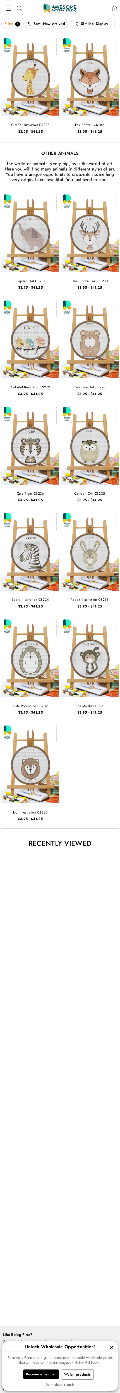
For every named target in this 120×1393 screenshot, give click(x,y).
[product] (30, 76)
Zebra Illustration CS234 (30, 600)
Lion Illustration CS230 (30, 813)
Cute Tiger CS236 (30, 494)
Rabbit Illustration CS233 (90, 600)
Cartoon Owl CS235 (89, 494)
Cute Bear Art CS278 (89, 387)
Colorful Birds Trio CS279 (30, 387)
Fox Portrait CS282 (89, 125)
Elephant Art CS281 (30, 281)
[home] (60, 8)
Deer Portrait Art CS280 (89, 281)
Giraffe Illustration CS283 (30, 125)
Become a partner (41, 1374)
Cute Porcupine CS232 (30, 706)
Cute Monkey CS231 (90, 706)
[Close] (111, 1347)
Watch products (77, 1374)
